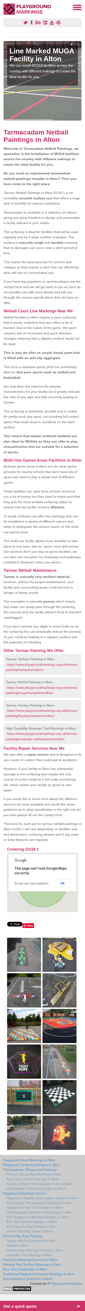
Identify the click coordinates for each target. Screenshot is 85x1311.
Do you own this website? (31, 883)
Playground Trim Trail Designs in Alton (34, 1207)
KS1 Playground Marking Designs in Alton (37, 1217)
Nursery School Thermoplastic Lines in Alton (39, 1184)
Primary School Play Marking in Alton (33, 1174)
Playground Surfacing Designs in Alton (31, 1165)
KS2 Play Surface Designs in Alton (31, 1222)
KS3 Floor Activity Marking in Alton (31, 1226)
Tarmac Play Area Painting (22, 1236)
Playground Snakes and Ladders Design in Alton (42, 1198)
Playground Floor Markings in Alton (29, 1160)
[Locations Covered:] (6, 7)
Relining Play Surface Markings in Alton (32, 1264)
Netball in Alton (17, 1245)
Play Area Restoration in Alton (25, 1269)
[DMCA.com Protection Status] (17, 1288)
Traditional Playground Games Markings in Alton (39, 1274)
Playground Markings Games (24, 1193)
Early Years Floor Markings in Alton (32, 1179)
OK (62, 883)
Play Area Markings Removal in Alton (30, 1260)
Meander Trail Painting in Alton (29, 1255)
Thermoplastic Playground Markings (30, 1169)
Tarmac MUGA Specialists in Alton (31, 1241)
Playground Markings (66, 1283)
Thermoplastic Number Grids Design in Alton (39, 1212)
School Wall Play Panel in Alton (29, 1231)
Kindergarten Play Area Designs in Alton (36, 1188)
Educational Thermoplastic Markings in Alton (39, 1203)
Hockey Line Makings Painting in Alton (34, 1250)
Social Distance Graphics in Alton (27, 1279)
